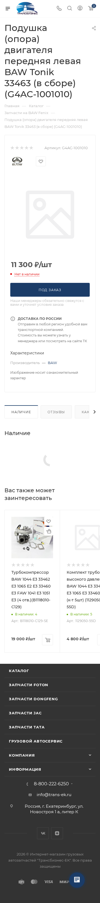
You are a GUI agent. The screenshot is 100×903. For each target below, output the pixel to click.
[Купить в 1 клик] (48, 531)
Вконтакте (43, 833)
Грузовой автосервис (35, 741)
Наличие (21, 412)
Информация (25, 769)
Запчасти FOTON (28, 685)
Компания (22, 755)
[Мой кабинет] (80, 8)
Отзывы (56, 412)
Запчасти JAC (25, 713)
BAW (52, 362)
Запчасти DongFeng (33, 699)
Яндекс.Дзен (57, 833)
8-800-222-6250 (51, 784)
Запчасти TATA (26, 727)
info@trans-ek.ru (54, 794)
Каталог (19, 670)
